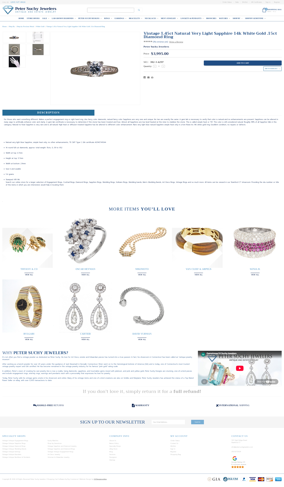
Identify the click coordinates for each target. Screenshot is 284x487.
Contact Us (174, 443)
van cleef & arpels (198, 269)
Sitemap (112, 460)
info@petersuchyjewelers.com (242, 447)
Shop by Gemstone (254, 18)
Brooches (211, 18)
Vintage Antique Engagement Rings (15, 441)
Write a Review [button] (176, 42)
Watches (223, 18)
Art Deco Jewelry (54, 454)
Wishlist (245, 2)
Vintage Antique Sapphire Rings (14, 443)
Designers (113, 457)
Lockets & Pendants (191, 18)
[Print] (152, 77)
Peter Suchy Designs (88, 18)
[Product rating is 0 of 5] (148, 41)
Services (112, 454)
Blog (111, 452)
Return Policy (113, 443)
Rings (107, 18)
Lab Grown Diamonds (63, 18)
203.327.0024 (236, 452)
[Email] (148, 77)
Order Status (227, 2)
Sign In (172, 449)
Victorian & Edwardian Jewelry (58, 457)
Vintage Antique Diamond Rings (14, 446)
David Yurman (142, 333)
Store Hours (33, 18)
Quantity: (148, 66)
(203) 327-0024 (18, 2)
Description (48, 112)
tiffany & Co (28, 269)
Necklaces (150, 18)
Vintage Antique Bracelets (11, 454)
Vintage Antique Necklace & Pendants (16, 457)
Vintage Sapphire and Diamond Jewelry (62, 446)
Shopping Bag (175, 454)
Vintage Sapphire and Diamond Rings (61, 449)
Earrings (119, 18)
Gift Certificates (256, 2)
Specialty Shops (115, 446)
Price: (146, 53)
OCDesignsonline (100, 479)
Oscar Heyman (85, 269)
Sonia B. (255, 269)
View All (29, 275)
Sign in (268, 2)
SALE (44, 18)
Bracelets (134, 18)
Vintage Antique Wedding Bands (14, 449)
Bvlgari (29, 333)
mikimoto (142, 269)
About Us (112, 441)
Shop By (236, 18)
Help (237, 2)
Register (277, 2)
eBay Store (113, 449)
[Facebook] (145, 77)
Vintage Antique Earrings (11, 452)
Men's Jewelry (168, 18)
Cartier (85, 333)
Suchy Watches (53, 441)
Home (21, 18)
